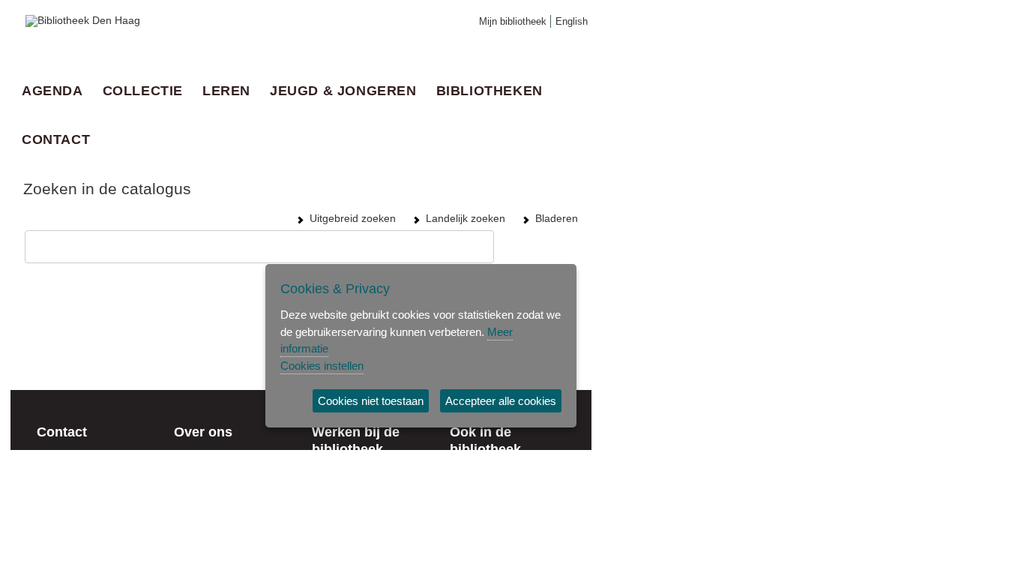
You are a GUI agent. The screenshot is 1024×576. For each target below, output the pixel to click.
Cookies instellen (322, 365)
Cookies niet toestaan (371, 400)
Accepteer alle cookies (500, 400)
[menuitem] (56, 91)
